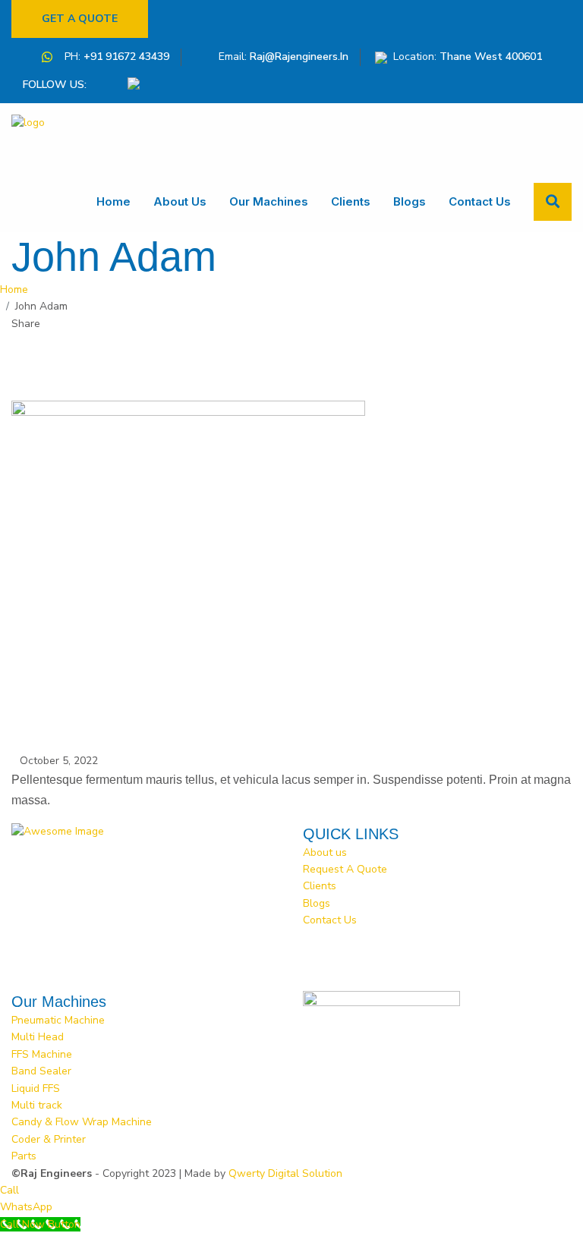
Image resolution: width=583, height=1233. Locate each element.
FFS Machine (41, 1054)
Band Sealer (41, 1071)
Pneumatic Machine (58, 1020)
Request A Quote (345, 869)
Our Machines (268, 201)
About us (179, 201)
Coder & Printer (48, 1139)
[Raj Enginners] (56, 137)
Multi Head (37, 1037)
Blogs (409, 201)
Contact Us (480, 201)
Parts (23, 1156)
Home (113, 201)
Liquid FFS (35, 1088)
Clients (350, 201)
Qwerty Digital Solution (285, 1173)
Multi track (36, 1105)
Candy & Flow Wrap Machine (81, 1122)
